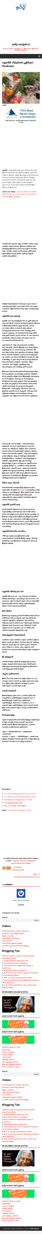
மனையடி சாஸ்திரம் (8, 1052)
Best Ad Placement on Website (16, 963)
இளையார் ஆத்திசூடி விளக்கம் (11, 1064)
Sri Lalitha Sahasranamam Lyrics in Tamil (20, 797)
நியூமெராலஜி (6, 1050)
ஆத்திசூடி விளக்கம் (8, 1059)
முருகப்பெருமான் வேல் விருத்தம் (21, 863)
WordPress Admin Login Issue (15, 970)
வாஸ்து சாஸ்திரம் (7, 1054)
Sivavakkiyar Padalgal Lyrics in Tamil (18, 800)
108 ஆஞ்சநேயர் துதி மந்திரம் (13, 803)
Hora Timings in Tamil (10, 1067)
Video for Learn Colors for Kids (19, 194)
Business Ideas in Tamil (11, 1047)
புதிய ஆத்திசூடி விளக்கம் (10, 1062)
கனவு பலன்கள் (7, 941)
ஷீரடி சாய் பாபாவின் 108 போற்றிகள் (15, 806)
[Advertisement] (21, 26)
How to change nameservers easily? (18, 978)
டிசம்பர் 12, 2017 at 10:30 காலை (21, 900)
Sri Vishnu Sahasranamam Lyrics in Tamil (20, 794)
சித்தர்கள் (23, 490)
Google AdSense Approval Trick (16, 961)
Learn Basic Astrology (10, 938)
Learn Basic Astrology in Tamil (19, 810)
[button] (39, 56)
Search (4, 917)
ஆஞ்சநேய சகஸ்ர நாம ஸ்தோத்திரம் (24, 861)
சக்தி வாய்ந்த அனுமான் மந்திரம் (12, 943)
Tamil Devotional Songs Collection (15, 931)
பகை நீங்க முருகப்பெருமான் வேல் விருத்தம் (15, 946)
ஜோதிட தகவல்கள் (14, 197)
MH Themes (35, 1229)
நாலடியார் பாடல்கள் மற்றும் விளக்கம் (13, 933)
